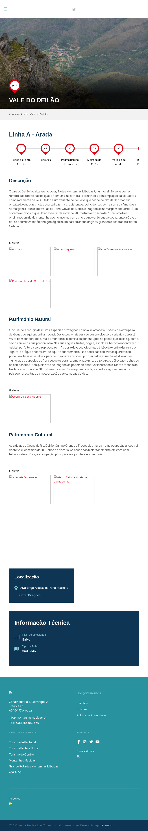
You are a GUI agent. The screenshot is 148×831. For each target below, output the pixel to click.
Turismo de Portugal (22, 742)
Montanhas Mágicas (22, 760)
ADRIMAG (15, 772)
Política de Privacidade (91, 715)
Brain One (107, 825)
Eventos (82, 703)
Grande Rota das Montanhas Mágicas (33, 766)
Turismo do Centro (21, 754)
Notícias (82, 709)
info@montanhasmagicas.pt (27, 717)
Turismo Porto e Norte (23, 748)
